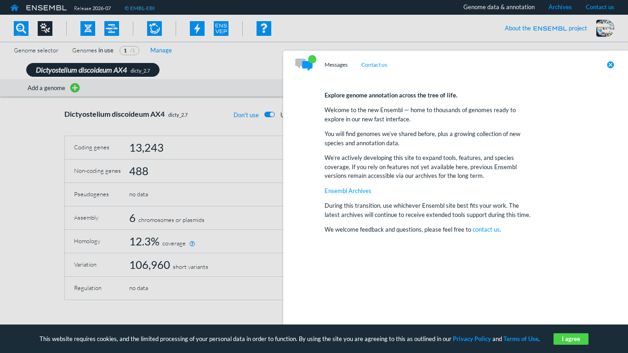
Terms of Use (520, 338)
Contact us (374, 65)
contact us (486, 229)
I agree (571, 338)
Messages (336, 65)
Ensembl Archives (348, 190)
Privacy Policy (472, 338)
